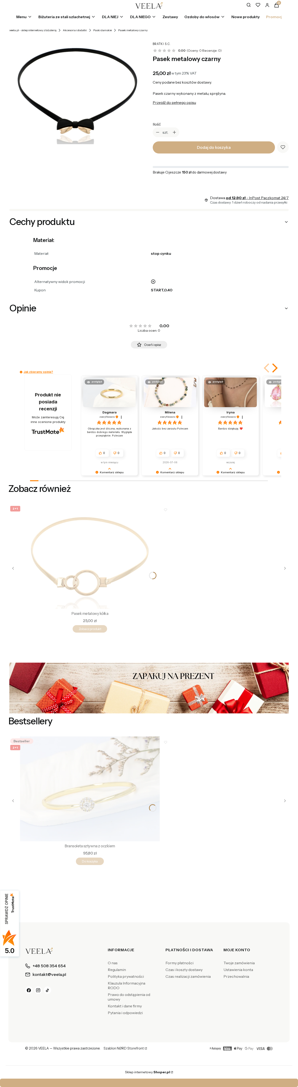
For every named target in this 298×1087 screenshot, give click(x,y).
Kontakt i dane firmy (125, 1006)
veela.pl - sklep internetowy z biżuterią (32, 30)
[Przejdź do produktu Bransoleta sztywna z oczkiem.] (89, 788)
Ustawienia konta (238, 969)
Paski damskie (102, 30)
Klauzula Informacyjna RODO (126, 985)
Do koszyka (90, 861)
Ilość (157, 124)
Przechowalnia (236, 976)
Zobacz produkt (90, 629)
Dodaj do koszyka (213, 147)
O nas (113, 963)
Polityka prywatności (126, 976)
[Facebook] (29, 990)
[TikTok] (47, 990)
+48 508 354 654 (195, 1083)
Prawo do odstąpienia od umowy (129, 997)
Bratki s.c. (162, 44)
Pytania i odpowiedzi (125, 1012)
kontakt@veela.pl (150, 1083)
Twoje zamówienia (239, 963)
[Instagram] (38, 990)
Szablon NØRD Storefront (124, 1048)
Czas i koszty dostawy (184, 969)
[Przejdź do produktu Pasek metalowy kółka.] (89, 556)
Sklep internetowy (147, 1072)
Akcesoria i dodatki (75, 30)
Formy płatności (179, 963)
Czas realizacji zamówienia (188, 976)
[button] (274, 368)
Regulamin (117, 969)
